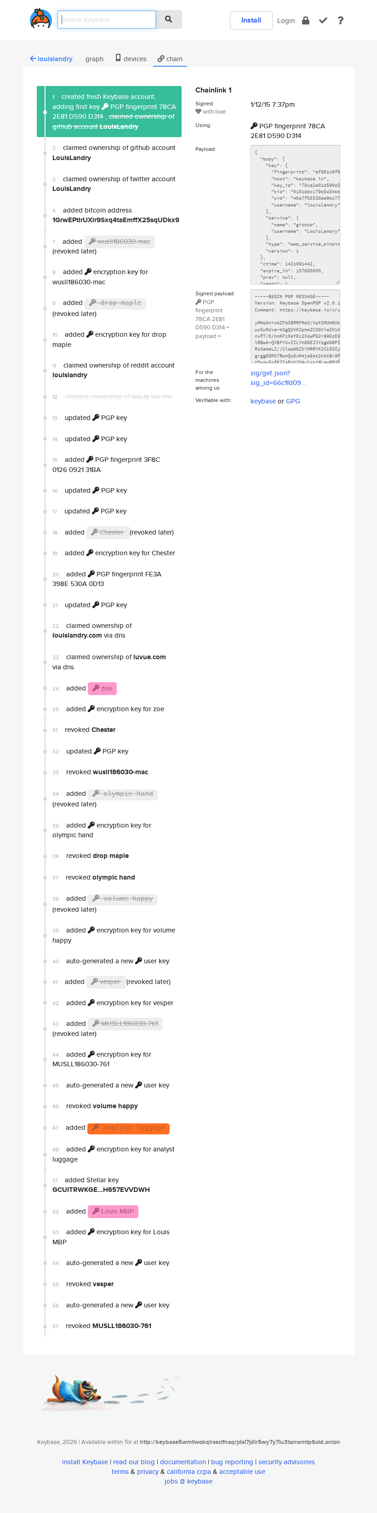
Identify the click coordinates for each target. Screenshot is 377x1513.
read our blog (134, 1462)
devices (134, 58)
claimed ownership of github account (114, 152)
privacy (148, 1471)
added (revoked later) (101, 246)
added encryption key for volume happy (113, 934)
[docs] (340, 20)
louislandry (55, 59)
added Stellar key (101, 1185)
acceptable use (242, 1471)
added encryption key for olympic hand (101, 830)
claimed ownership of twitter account (114, 184)
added (106, 464)
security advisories (286, 1462)
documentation (183, 1462)
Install (251, 20)
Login (286, 20)
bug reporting (232, 1462)
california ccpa (189, 1471)
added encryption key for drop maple (109, 339)
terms (120, 1471)
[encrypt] (305, 20)
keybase (263, 401)
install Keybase (85, 1462)
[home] (41, 16)
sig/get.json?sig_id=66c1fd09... (279, 377)
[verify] (323, 20)
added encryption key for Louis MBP (111, 1236)
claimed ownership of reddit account (113, 370)
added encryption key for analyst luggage (113, 1153)
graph (93, 58)
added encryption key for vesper (112, 1002)
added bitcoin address (115, 215)
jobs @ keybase (188, 1481)
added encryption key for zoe (108, 708)
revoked (83, 730)
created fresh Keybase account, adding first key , (114, 111)
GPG (293, 401)
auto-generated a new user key (110, 961)
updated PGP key (89, 417)
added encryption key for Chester (113, 553)
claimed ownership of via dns (91, 630)
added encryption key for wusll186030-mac (100, 276)
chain (174, 58)
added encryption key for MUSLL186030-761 (101, 1059)
